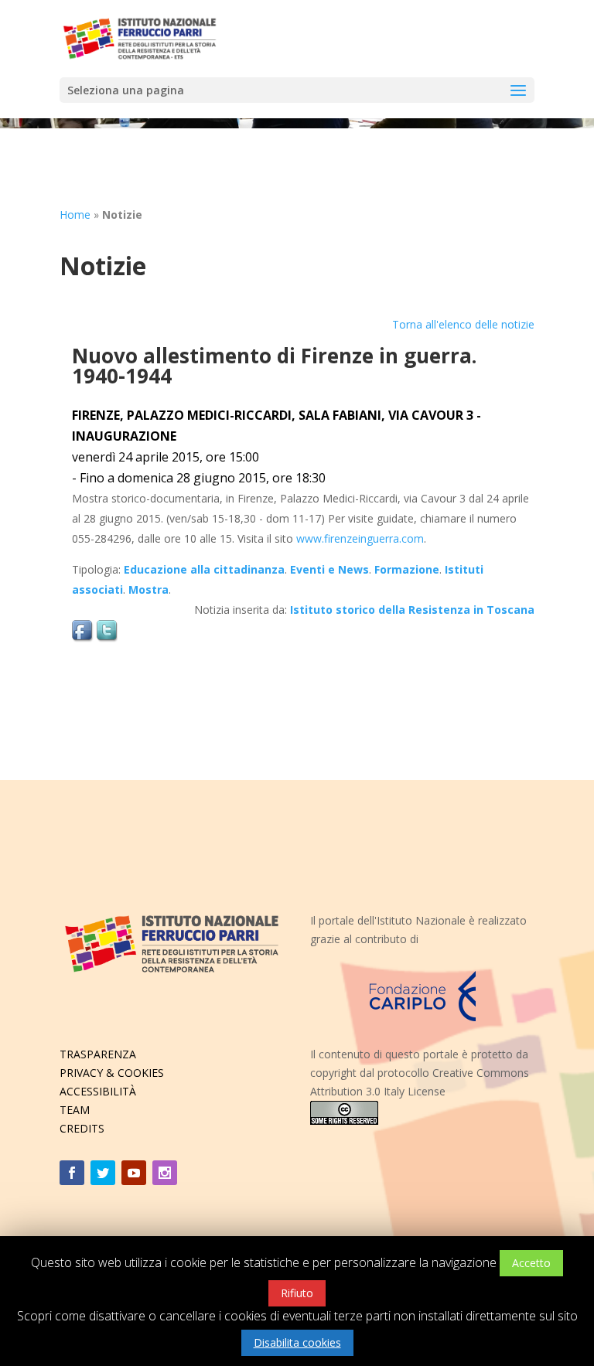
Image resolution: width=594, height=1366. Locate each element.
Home (75, 214)
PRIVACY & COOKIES (112, 1072)
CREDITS (82, 1128)
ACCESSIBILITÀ (98, 1091)
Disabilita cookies (297, 1342)
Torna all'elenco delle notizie (463, 324)
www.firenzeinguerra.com (360, 538)
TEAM (75, 1109)
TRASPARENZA (98, 1054)
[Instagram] (164, 1172)
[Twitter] (102, 1172)
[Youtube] (133, 1172)
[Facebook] (72, 1172)
